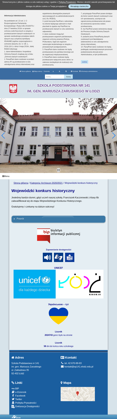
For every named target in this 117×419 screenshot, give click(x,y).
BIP (17, 388)
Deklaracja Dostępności (27, 406)
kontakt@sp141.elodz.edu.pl (78, 366)
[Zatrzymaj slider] (58, 170)
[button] (3, 135)
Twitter (18, 399)
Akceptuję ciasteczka (79, 6)
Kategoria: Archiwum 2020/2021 (46, 183)
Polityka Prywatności (25, 403)
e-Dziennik (20, 392)
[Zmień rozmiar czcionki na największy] (66, 71)
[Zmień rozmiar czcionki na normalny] (53, 71)
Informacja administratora (88, 71)
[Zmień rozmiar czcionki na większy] (59, 71)
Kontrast (75, 71)
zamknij (84, 62)
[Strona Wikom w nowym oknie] (15, 416)
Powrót (20, 219)
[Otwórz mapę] (78, 394)
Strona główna (26, 71)
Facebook (20, 395)
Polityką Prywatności (67, 2)
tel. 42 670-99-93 (73, 363)
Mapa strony (38, 71)
